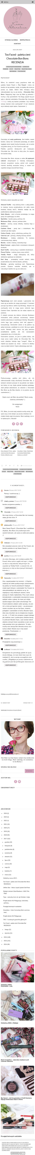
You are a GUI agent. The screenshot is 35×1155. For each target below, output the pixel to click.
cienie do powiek (26, 469)
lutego (7, 929)
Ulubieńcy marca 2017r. (10, 878)
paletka (17, 69)
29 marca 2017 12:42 (17, 512)
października (9, 849)
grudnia (7, 842)
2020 (5, 828)
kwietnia (7, 871)
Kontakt (17, 43)
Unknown (7, 543)
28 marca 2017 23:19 (15, 490)
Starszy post (27, 702)
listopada (7, 845)
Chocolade (7, 512)
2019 (5, 831)
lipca (6, 860)
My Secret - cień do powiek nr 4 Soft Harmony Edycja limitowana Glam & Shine (16, 1098)
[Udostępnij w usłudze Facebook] (15, 465)
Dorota (6, 490)
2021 (5, 824)
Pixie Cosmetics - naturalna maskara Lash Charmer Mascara (15, 1060)
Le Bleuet (7, 649)
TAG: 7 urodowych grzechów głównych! (15, 919)
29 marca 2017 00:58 (20, 501)
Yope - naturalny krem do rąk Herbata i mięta (16, 897)
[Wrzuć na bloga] (7, 465)
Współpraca (25, 40)
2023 (5, 817)
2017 (5, 838)
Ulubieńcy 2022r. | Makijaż (9, 1023)
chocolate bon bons (13, 66)
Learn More (14, 1153)
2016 (5, 937)
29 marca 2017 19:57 (18, 525)
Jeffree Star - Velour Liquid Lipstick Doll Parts (16, 887)
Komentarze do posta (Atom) (14, 710)
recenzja (13, 71)
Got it (22, 1153)
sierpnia (7, 856)
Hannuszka (7, 578)
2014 (5, 944)
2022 (5, 820)
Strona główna (11, 40)
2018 (5, 835)
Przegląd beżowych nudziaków (12, 906)
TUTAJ (3, 101)
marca (7, 874)
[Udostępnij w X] (11, 465)
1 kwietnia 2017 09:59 (17, 578)
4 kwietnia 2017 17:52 (16, 638)
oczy (11, 69)
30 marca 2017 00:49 (15, 556)
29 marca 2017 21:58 (16, 543)
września (7, 853)
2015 (5, 940)
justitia (6, 556)
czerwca (7, 864)
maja (6, 867)
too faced (21, 71)
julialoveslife (8, 525)
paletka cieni (26, 69)
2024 (5, 813)
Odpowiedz (10, 497)
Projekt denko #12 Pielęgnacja (12, 916)
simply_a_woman (9, 501)
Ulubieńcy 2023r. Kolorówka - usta (6, 985)
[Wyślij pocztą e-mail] (3, 465)
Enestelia (7, 638)
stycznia (7, 933)
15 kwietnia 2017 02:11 (17, 649)
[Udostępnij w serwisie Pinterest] (19, 465)
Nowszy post (6, 702)
